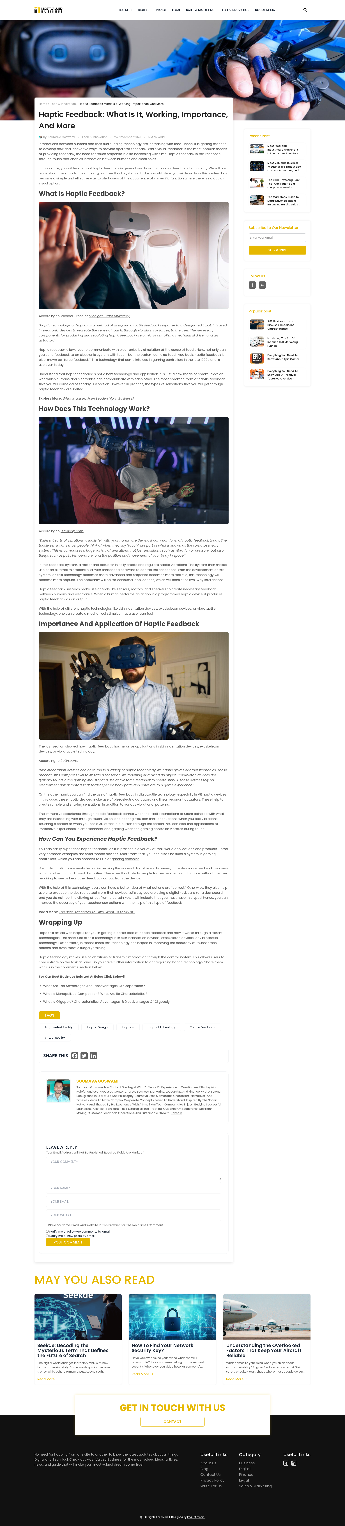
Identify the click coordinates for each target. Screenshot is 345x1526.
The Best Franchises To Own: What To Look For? (97, 912)
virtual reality (55, 1038)
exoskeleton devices (175, 608)
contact (172, 1421)
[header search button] (305, 10)
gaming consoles (125, 859)
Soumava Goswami (61, 137)
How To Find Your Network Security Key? (162, 1348)
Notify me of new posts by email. (72, 1236)
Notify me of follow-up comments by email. (80, 1232)
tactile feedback (202, 1027)
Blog (204, 1468)
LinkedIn (176, 1113)
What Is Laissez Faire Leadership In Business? (98, 398)
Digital (143, 10)
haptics (128, 1027)
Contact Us (210, 1474)
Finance (160, 10)
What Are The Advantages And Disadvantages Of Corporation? (94, 986)
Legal (176, 10)
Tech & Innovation (234, 10)
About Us (208, 1463)
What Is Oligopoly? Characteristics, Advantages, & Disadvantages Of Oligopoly (106, 1001)
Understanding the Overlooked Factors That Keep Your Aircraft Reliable (264, 1350)
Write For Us (211, 1486)
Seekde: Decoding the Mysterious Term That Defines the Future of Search (73, 1350)
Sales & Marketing (200, 10)
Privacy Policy (212, 1480)
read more (46, 1379)
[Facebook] (74, 1055)
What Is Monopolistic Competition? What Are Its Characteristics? (95, 993)
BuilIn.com (69, 760)
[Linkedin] (93, 1055)
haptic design (97, 1027)
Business (125, 10)
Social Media (265, 10)
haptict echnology (161, 1027)
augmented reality (59, 1027)
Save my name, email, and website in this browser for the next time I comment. (106, 1225)
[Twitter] (84, 1055)
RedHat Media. (196, 1517)
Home (43, 104)
